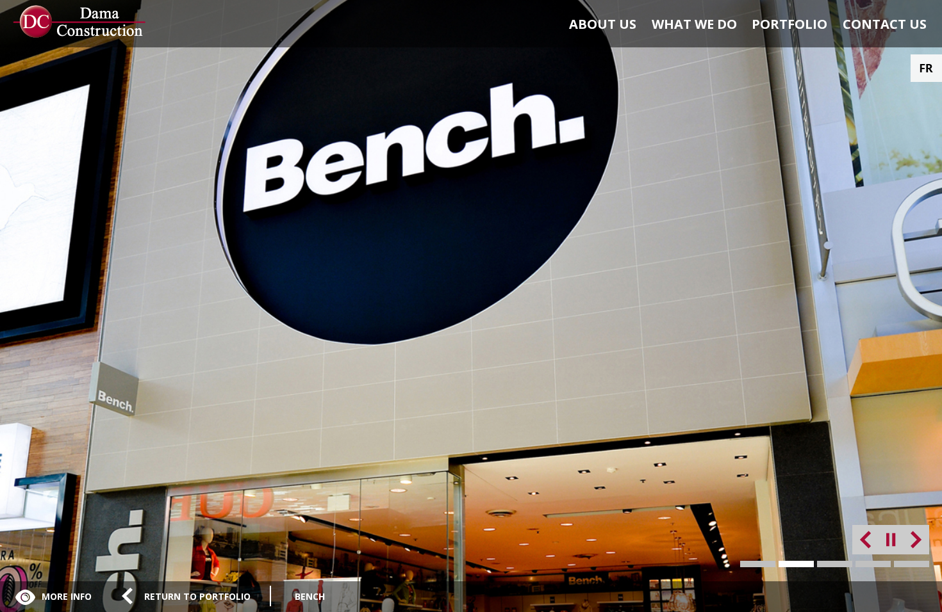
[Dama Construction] (83, 22)
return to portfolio (197, 596)
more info (67, 596)
